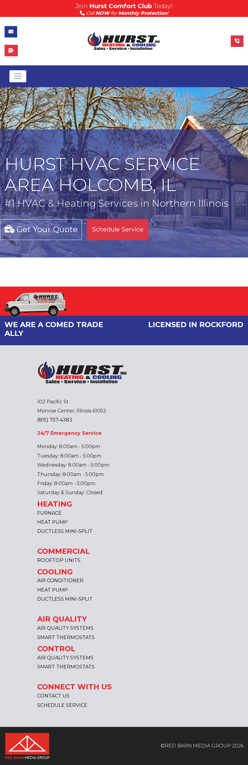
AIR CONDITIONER (60, 580)
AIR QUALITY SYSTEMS (65, 628)
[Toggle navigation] (17, 76)
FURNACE (49, 513)
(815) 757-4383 (54, 420)
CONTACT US (53, 696)
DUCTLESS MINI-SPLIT (65, 531)
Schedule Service (117, 229)
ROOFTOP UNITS (58, 560)
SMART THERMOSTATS (66, 637)
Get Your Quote (46, 229)
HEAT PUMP (52, 522)
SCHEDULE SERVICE (62, 705)
